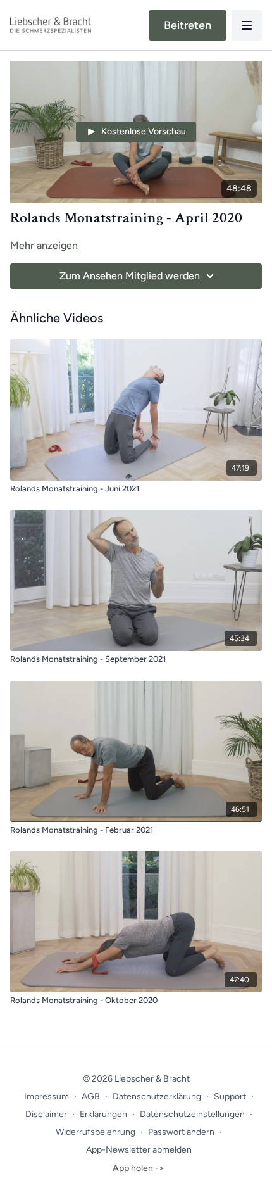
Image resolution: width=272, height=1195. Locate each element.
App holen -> (138, 1168)
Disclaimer (46, 1114)
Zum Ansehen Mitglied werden (129, 276)
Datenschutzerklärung (157, 1096)
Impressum (46, 1096)
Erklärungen (103, 1114)
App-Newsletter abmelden (139, 1149)
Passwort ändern (181, 1132)
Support (230, 1096)
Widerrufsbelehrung (95, 1132)
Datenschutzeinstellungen (192, 1114)
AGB (91, 1096)
